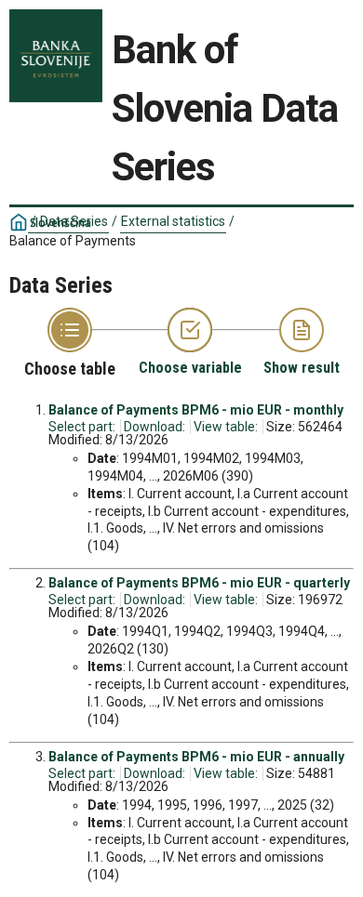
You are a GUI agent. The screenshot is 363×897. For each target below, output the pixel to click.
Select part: (81, 426)
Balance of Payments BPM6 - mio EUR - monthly (195, 409)
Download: (154, 426)
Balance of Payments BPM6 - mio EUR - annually (196, 756)
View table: (226, 426)
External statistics (173, 221)
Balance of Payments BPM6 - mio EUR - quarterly (199, 582)
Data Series (74, 221)
